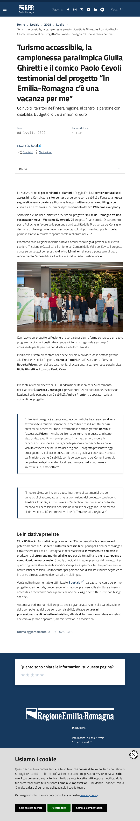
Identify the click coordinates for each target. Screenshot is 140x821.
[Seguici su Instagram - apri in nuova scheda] (73, 9)
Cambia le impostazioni (89, 808)
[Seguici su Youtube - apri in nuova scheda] (87, 9)
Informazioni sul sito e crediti (88, 738)
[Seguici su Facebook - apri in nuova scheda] (66, 9)
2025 (47, 24)
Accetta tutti (59, 808)
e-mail (85, 742)
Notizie (34, 24)
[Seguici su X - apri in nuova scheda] (80, 9)
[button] (122, 9)
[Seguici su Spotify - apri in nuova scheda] (100, 9)
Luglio (60, 24)
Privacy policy (89, 795)
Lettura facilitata (27, 145)
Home (21, 24)
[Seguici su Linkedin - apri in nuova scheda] (94, 9)
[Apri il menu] (5, 9)
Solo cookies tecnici (30, 808)
